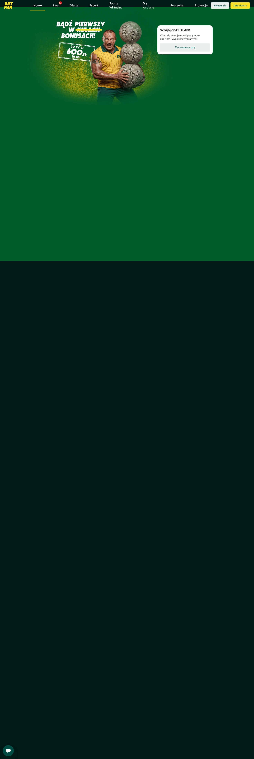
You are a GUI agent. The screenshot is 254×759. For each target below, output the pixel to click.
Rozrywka (177, 5)
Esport (94, 5)
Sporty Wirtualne (115, 5)
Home (38, 5)
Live (57, 4)
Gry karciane (148, 5)
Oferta (74, 5)
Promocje (201, 5)
